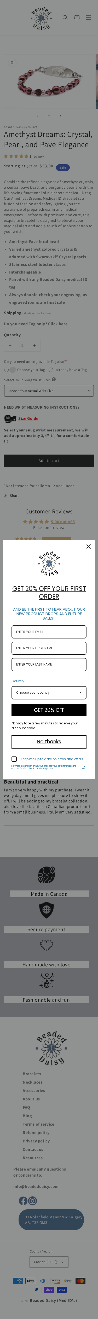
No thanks (49, 741)
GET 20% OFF (49, 710)
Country (17, 681)
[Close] (88, 546)
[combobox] (49, 692)
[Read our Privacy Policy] (83, 767)
